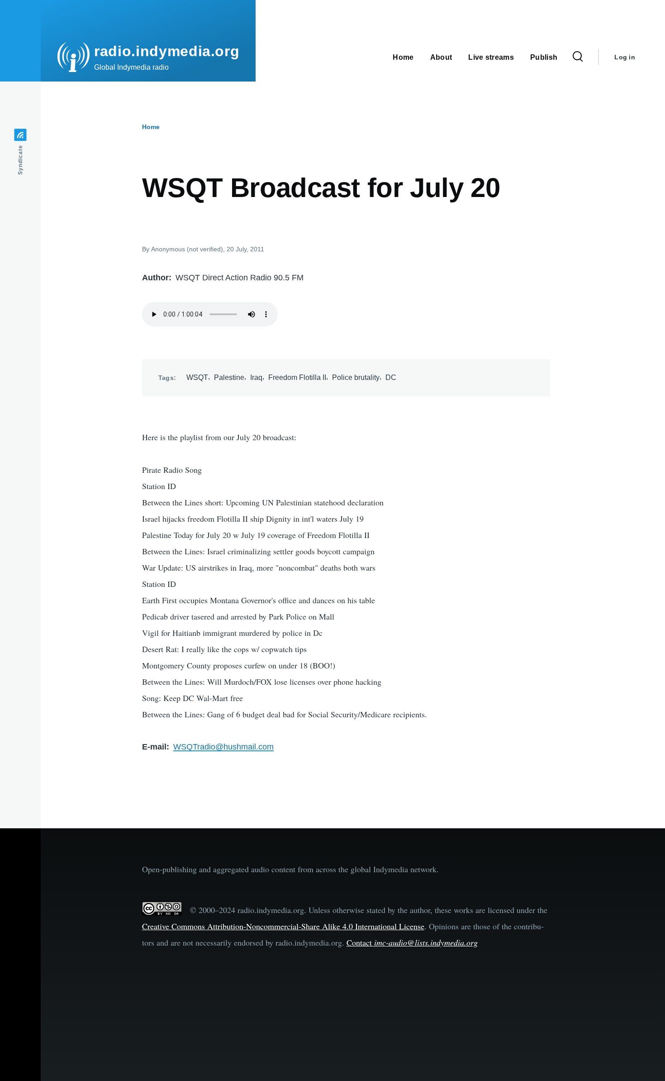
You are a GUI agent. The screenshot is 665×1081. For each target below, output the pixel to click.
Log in (624, 57)
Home (151, 126)
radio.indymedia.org (166, 51)
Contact (412, 942)
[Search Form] (577, 57)
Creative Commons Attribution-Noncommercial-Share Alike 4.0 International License (283, 926)
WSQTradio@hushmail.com (223, 746)
